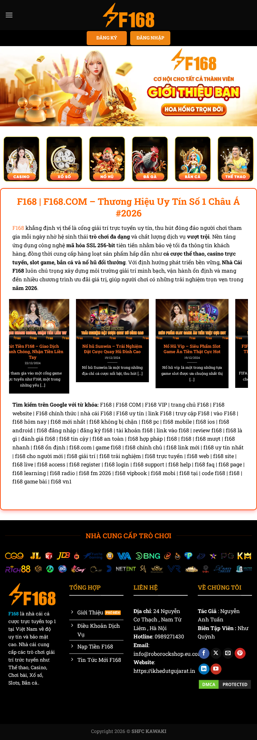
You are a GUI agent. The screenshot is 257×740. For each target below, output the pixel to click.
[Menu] (9, 15)
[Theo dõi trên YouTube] (216, 669)
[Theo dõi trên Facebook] (203, 653)
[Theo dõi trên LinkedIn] (203, 669)
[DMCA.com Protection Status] (225, 683)
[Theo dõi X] (216, 653)
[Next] (235, 338)
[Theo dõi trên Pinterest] (240, 653)
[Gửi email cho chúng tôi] (228, 653)
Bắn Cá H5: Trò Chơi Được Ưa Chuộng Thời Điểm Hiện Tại (208, 348)
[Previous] (22, 338)
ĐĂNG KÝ (106, 38)
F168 (18, 227)
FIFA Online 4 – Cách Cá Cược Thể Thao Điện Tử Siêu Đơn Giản (49, 351)
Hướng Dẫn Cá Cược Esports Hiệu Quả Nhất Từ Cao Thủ (129, 348)
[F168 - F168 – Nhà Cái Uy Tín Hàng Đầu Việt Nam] (128, 15)
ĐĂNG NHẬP (150, 38)
